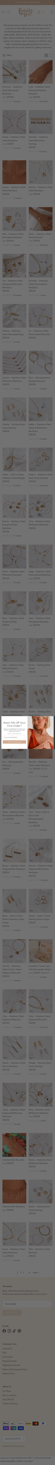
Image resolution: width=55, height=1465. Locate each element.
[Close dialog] (52, 718)
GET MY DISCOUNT (14, 742)
